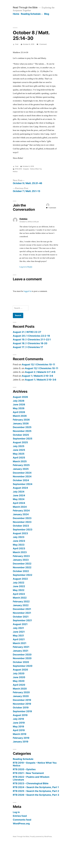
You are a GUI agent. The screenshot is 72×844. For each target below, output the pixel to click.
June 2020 (19, 677)
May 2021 (18, 635)
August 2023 (20, 533)
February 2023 (21, 556)
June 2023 (19, 540)
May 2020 (18, 681)
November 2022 (22, 567)
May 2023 (18, 544)
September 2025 (22, 438)
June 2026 (19, 404)
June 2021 (19, 631)
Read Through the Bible (25, 7)
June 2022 (19, 586)
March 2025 (20, 461)
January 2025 (21, 469)
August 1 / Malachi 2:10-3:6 (37, 375)
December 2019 (22, 700)
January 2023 (21, 559)
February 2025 (21, 465)
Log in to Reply (26, 267)
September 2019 (22, 711)
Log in (16, 812)
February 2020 (21, 692)
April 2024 (19, 503)
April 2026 (19, 412)
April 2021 (19, 639)
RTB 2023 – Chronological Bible (30, 783)
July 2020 (18, 673)
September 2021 (22, 620)
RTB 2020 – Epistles (24, 769)
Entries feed (20, 815)
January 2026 (21, 423)
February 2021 (21, 647)
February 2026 (21, 419)
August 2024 (20, 487)
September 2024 (22, 484)
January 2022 (21, 605)
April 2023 (19, 548)
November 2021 (22, 612)
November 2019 (22, 703)
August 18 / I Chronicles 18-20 (30, 343)
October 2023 (21, 525)
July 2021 (18, 628)
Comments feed (22, 819)
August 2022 (20, 578)
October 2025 (21, 434)
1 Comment (43, 44)
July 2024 (18, 491)
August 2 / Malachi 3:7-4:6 (40, 372)
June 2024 (19, 495)
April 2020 (19, 684)
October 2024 (21, 480)
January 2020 (21, 696)
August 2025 (20, 442)
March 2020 (20, 688)
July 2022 (18, 582)
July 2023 (18, 537)
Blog (46, 13)
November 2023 (22, 522)
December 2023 (22, 518)
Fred (16, 44)
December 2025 (22, 427)
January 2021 (20, 650)
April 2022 (19, 594)
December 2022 (22, 563)
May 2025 (18, 453)
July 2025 (18, 446)
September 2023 (22, 529)
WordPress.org (21, 823)
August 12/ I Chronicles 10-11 (38, 364)
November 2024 (22, 476)
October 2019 (20, 707)
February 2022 (21, 601)
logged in (27, 291)
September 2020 (22, 666)
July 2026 (18, 400)
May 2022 (18, 590)
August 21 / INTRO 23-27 (27, 332)
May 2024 (18, 499)
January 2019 (20, 741)
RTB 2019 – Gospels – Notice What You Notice (35, 764)
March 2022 (20, 597)
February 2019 (21, 737)
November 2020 (22, 658)
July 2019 (18, 718)
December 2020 (22, 654)
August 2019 (20, 715)
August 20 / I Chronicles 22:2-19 (31, 335)
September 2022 (22, 575)
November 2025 (22, 431)
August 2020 (20, 669)
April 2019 (19, 730)
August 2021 (20, 624)
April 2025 (19, 457)
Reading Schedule (31, 13)
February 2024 (21, 510)
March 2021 (19, 643)
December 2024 (22, 472)
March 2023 (20, 552)
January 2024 (21, 514)
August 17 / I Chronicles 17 (28, 347)
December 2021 (22, 609)
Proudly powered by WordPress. (41, 836)
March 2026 (20, 415)
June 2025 (19, 450)
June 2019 (19, 722)
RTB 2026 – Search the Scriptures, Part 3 (36, 794)
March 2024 (20, 506)
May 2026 (18, 408)
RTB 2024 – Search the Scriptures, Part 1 (36, 787)
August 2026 (20, 397)
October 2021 (20, 616)
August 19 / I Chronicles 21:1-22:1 (32, 339)
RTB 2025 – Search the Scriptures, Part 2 (36, 791)
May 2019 (18, 726)
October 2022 (21, 571)
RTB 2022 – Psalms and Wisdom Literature (31, 778)
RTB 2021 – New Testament (28, 773)
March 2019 (19, 734)
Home (16, 13)
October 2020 (21, 662)
